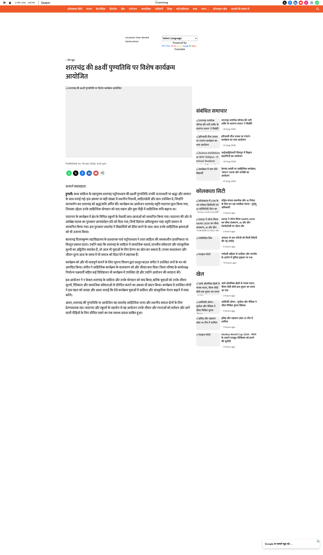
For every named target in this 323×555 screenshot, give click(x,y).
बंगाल (89, 9)
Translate (179, 49)
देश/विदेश (100, 9)
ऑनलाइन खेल (220, 9)
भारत (203, 9)
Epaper (45, 2)
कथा (195, 9)
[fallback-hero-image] (208, 125)
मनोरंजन (133, 9)
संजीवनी (159, 9)
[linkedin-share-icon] (89, 175)
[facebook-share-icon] (82, 175)
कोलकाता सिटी (75, 9)
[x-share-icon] (75, 175)
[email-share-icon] (96, 175)
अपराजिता (146, 9)
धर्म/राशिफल (182, 9)
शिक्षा (169, 9)
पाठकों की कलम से (240, 9)
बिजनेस (113, 9)
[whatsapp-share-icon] (69, 175)
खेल (123, 9)
